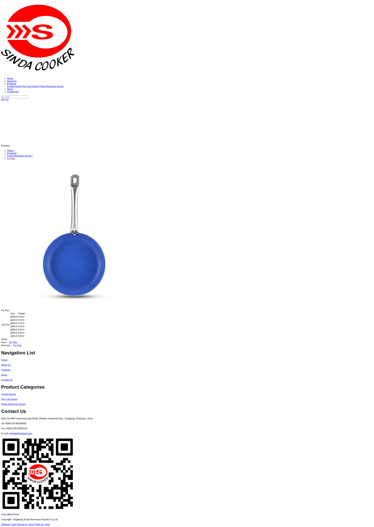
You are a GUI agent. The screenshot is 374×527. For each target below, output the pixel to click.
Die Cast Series (30, 86)
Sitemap (5, 524)
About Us (12, 81)
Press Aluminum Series (51, 86)
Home (10, 78)
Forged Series (14, 86)
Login (13, 524)
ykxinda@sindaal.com (20, 433)
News (10, 89)
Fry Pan (11, 158)
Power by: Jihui (42, 524)
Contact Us (13, 91)
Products (11, 84)
